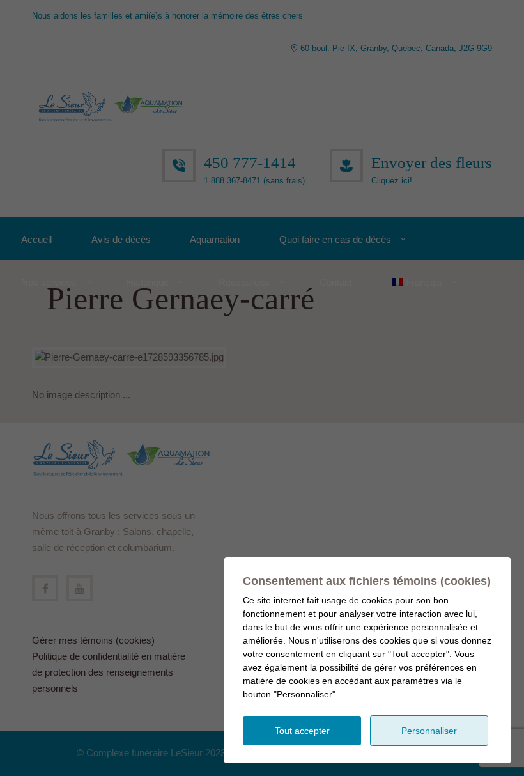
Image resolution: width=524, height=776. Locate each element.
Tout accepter (302, 731)
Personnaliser (429, 731)
